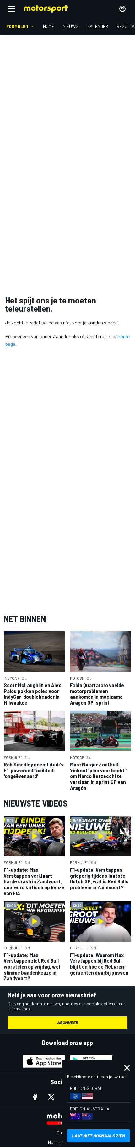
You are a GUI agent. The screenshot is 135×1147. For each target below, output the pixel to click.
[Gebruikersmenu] (122, 9)
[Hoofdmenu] (11, 9)
